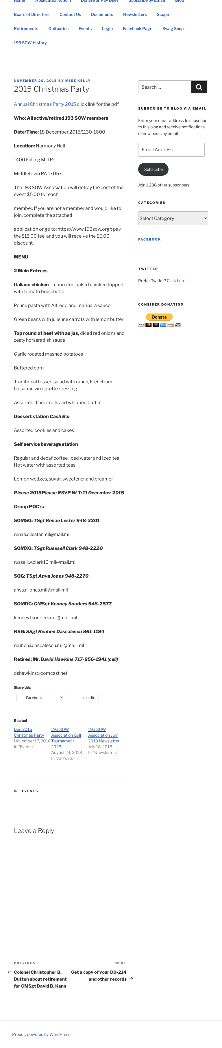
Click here (176, 280)
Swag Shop (173, 28)
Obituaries (58, 28)
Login (107, 28)
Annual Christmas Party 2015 (45, 104)
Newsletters (135, 14)
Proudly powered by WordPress (41, 1034)
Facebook (149, 239)
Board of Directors (31, 14)
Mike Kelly (78, 81)
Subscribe (153, 169)
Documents (102, 14)
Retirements (26, 28)
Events (85, 28)
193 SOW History (30, 42)
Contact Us (70, 14)
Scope (163, 14)
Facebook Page (137, 28)
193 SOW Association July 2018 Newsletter (103, 735)
